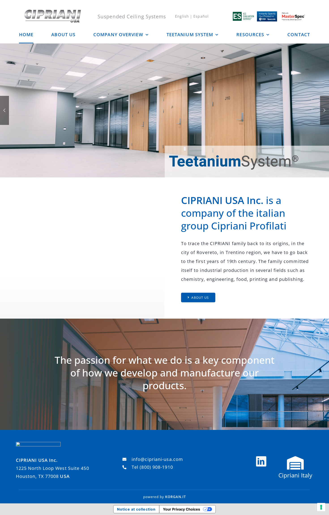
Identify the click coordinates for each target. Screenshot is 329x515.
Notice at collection (136, 509)
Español (201, 16)
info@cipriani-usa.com (157, 459)
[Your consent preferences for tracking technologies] (321, 507)
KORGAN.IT (175, 496)
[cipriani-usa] (53, 11)
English (182, 16)
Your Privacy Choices (181, 509)
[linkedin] (261, 461)
